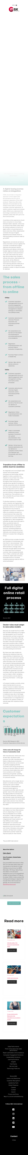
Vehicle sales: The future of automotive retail (13, 944)
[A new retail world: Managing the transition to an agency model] (14, 1006)
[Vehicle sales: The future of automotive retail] (14, 933)
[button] (13, 5)
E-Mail (14, 1140)
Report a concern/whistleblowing (13, 1096)
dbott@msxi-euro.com (9, 884)
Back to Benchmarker (14, 903)
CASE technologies (12, 978)
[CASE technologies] (14, 969)
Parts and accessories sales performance (13, 1049)
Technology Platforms (13, 1068)
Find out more (12, 950)
